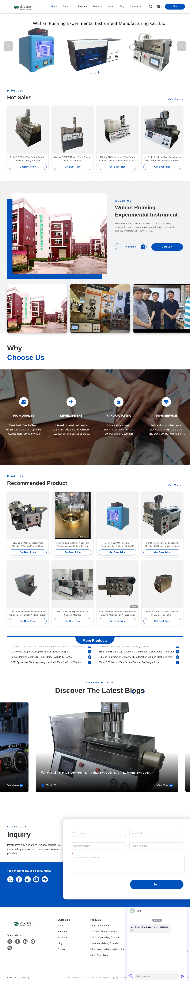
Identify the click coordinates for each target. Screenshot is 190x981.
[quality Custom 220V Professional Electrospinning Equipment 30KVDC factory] (117, 515)
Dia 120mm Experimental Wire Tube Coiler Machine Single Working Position (27, 613)
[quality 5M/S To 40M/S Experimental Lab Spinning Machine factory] (72, 584)
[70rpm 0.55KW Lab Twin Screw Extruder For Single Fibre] (177, 654)
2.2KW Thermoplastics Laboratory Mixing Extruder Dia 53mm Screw (134, 659)
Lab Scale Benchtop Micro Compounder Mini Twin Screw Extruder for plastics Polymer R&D (162, 159)
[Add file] (131, 976)
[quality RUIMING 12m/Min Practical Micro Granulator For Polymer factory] (162, 584)
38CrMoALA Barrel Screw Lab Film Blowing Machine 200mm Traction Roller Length (72, 545)
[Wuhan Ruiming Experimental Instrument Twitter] (9, 941)
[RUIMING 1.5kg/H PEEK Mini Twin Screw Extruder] (177, 664)
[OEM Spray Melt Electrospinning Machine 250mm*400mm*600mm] (89, 654)
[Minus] (182, 911)
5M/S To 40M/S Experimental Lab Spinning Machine (72, 613)
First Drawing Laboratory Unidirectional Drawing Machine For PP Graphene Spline (117, 613)
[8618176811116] (35, 879)
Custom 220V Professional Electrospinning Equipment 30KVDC (117, 544)
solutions (98, 6)
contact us (135, 6)
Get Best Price (28, 166)
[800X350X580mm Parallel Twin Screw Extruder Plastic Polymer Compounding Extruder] (89, 659)
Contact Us (64, 949)
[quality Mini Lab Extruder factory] (95, 78)
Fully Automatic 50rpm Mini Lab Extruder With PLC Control (41, 648)
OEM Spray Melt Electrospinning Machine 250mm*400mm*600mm (27, 544)
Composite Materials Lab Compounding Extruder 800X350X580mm (46, 664)
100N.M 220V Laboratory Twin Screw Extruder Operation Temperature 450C (117, 159)
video (111, 6)
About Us (63, 925)
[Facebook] (18, 879)
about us (68, 6)
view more (175, 99)
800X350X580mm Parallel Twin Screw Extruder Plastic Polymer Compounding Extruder (49, 659)
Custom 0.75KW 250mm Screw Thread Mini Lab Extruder (72, 159)
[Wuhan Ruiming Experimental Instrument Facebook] (17, 941)
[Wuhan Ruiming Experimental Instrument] (23, 6)
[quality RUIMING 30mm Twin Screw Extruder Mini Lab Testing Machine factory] (27, 130)
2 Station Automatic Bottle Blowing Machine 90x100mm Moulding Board (162, 544)
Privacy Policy (13, 977)
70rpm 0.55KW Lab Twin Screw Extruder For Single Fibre (129, 654)
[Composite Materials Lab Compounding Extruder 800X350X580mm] (89, 664)
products (82, 6)
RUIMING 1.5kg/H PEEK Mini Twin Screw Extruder (125, 664)
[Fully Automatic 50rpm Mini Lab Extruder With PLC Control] (89, 648)
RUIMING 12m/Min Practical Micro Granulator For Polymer (162, 613)
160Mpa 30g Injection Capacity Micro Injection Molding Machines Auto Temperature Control (137, 648)
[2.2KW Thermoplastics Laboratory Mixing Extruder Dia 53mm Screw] (177, 659)
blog (121, 6)
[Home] (23, 926)
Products (62, 931)
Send (156, 884)
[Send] (182, 976)
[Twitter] (9, 879)
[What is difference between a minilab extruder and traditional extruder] (107, 791)
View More (13, 785)
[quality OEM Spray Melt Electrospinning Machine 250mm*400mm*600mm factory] (27, 515)
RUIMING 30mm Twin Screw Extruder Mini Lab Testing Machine (28, 159)
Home (54, 6)
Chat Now (167, 247)
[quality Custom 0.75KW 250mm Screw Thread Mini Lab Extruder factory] (72, 130)
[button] (91, 72)
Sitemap (26, 977)
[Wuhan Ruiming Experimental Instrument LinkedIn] (27, 879)
